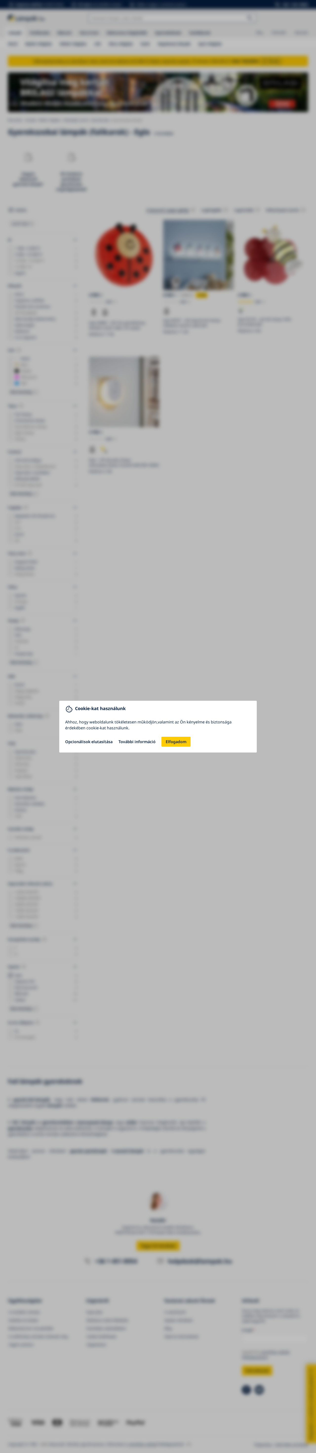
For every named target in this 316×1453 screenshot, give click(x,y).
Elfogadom (176, 741)
